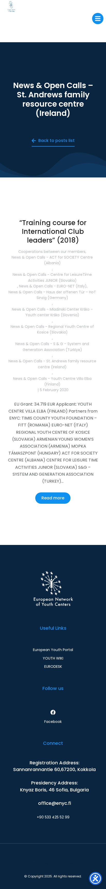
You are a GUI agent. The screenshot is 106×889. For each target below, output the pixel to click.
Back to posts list (56, 140)
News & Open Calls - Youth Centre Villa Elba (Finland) (52, 381)
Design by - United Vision (53, 864)
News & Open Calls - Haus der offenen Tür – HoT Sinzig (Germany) (52, 294)
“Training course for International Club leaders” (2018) (52, 231)
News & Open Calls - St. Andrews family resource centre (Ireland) (52, 363)
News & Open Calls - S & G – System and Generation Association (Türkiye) (52, 346)
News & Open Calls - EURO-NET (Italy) (53, 286)
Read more (52, 498)
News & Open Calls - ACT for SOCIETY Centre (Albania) (52, 260)
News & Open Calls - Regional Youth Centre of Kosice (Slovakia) (52, 329)
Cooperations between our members (51, 251)
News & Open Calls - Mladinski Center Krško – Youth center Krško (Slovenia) (52, 312)
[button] (97, 18)
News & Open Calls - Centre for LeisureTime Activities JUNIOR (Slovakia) (52, 277)
